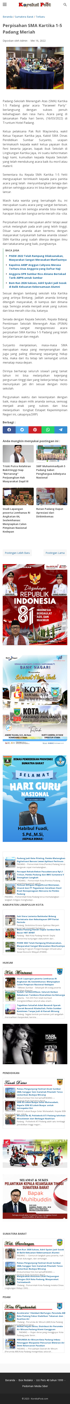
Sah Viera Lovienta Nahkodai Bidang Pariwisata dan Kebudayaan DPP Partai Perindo (38, 919)
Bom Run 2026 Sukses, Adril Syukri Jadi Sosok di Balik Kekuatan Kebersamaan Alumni (40, 1251)
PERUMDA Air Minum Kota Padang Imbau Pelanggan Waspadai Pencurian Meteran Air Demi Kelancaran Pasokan (40, 1342)
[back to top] (62, 1395)
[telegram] (60, 429)
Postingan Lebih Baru (17, 553)
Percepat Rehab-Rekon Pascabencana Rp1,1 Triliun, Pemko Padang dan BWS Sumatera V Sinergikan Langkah (40, 874)
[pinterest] (35, 429)
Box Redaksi (25, 1380)
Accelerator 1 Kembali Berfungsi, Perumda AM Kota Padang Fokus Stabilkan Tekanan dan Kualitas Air (41, 1316)
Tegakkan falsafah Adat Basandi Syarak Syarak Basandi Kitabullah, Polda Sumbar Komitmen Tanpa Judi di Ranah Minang (39, 1008)
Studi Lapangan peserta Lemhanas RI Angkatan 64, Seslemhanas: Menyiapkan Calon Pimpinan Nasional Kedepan (38, 981)
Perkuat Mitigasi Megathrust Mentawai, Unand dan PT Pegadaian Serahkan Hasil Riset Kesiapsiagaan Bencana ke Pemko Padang (39, 889)
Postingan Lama (55, 553)
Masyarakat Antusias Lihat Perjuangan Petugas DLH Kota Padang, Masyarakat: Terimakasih (38, 1279)
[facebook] (9, 429)
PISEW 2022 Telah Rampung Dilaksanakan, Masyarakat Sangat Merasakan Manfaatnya (41, 944)
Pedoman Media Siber (35, 1386)
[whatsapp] (47, 429)
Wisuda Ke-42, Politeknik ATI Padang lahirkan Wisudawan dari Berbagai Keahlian (41, 1117)
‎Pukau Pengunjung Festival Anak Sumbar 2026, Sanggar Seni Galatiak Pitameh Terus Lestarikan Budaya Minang (40, 1091)
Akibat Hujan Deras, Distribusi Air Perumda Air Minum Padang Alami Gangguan (40, 1328)
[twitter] (22, 429)
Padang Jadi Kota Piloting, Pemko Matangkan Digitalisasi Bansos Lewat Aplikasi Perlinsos (41, 860)
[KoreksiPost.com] (35, 4)
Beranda (10, 1380)
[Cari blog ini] (65, 5)
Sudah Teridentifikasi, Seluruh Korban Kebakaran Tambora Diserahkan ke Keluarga (41, 993)
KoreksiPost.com (39, 1398)
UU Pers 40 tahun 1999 (49, 1380)
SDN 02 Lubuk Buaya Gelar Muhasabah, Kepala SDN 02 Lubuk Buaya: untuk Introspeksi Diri (38, 1105)
